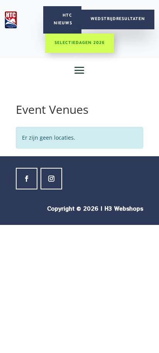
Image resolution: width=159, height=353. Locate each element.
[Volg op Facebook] (26, 178)
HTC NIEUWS (63, 20)
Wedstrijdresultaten (118, 19)
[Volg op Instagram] (51, 178)
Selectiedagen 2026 (79, 43)
